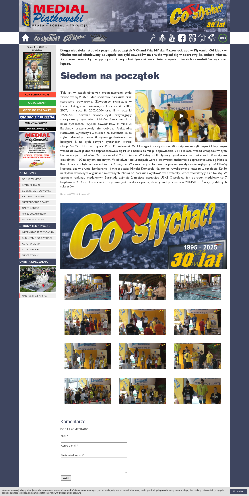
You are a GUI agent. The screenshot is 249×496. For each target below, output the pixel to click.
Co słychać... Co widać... (36, 191)
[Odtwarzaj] (181, 116)
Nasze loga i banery (34, 214)
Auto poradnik (31, 244)
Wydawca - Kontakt (33, 219)
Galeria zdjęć (30, 208)
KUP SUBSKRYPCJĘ (37, 94)
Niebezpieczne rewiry (35, 202)
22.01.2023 (37, 50)
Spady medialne (31, 185)
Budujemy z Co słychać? (37, 238)
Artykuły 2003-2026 (33, 196)
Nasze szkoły (30, 255)
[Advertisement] (37, 150)
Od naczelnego (31, 179)
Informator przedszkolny (38, 232)
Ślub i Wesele (30, 249)
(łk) (88, 194)
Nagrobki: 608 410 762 (34, 296)
